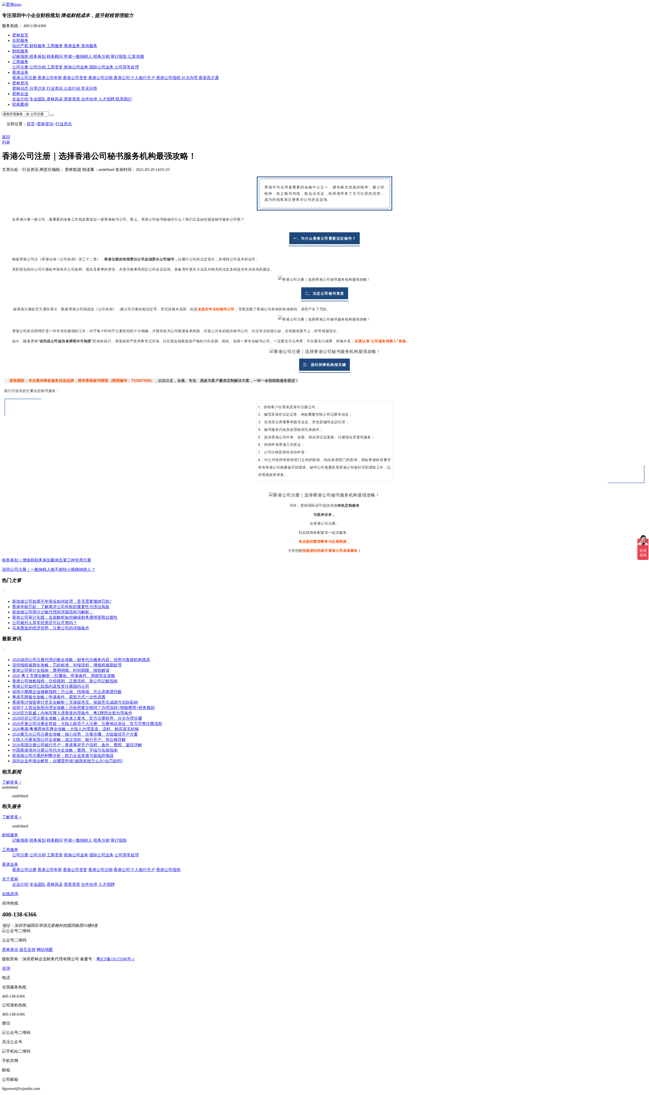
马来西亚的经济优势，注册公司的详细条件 (50, 628)
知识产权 (20, 46)
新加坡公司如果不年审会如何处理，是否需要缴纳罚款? (61, 601)
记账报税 (20, 56)
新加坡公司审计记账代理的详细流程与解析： (52, 612)
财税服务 (38, 46)
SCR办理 (190, 78)
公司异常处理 (127, 67)
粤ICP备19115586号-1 (115, 959)
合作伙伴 (89, 99)
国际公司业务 (102, 67)
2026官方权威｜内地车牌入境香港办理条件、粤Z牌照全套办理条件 (72, 713)
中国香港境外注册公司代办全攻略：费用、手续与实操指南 (65, 750)
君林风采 (55, 99)
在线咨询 (10, 894)
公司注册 (20, 67)
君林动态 (20, 88)
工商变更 (55, 67)
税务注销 (102, 56)
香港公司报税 (169, 78)
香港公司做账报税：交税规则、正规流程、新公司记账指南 (65, 681)
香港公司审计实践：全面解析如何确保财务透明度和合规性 (65, 617)
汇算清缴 (136, 56)
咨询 (6, 968)
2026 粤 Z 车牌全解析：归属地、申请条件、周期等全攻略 (63, 676)
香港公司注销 (101, 78)
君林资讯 (20, 83)
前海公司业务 (76, 67)
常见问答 (89, 88)
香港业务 (72, 46)
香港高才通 (209, 78)
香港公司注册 (25, 78)
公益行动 (72, 88)
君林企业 (20, 94)
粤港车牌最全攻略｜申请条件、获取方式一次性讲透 (58, 697)
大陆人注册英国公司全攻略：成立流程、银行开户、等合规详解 (69, 739)
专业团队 (38, 99)
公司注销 (38, 67)
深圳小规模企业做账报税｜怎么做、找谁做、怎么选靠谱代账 (67, 692)
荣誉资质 (72, 99)
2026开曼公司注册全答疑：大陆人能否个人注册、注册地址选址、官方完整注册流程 (87, 723)
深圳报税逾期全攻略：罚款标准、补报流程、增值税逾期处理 (67, 665)
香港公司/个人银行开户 (135, 78)
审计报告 (119, 56)
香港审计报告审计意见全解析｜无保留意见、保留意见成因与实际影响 (75, 702)
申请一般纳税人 (78, 56)
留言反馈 (27, 949)
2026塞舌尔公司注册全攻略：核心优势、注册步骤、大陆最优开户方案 (75, 734)
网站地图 (45, 949)
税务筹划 (38, 56)
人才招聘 (107, 99)
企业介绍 (20, 99)
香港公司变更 (75, 78)
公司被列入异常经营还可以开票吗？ (44, 623)
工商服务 (55, 46)
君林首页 (20, 35)
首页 (31, 124)
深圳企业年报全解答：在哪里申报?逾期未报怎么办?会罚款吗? (67, 761)
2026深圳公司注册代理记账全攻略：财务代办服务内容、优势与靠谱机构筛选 (81, 660)
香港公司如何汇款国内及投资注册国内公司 (50, 686)
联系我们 (124, 99)
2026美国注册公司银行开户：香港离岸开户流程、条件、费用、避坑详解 (77, 745)
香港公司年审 (50, 78)
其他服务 (89, 46)
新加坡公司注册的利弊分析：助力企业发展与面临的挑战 (63, 755)
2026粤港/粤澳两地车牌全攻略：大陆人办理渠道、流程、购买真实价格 (75, 729)
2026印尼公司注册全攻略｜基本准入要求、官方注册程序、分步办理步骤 (77, 718)
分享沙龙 (38, 88)
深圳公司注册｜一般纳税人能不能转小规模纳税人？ (48, 569)
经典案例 (20, 104)
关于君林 (10, 879)
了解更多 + (12, 782)
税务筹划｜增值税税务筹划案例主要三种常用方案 (46, 560)
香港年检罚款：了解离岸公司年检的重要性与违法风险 (61, 607)
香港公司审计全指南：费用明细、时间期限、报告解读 (61, 670)
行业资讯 (55, 88)
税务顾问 (55, 56)
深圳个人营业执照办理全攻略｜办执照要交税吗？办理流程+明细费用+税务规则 (83, 707)
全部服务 (20, 40)
